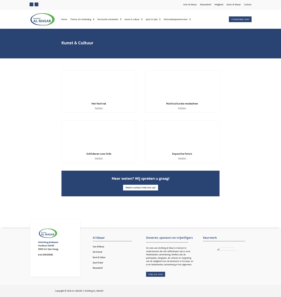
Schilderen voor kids (98, 154)
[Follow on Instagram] (36, 4)
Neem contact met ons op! (141, 187)
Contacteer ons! (240, 19)
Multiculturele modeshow (182, 104)
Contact (247, 5)
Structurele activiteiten (107, 19)
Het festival (98, 104)
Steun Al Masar (233, 5)
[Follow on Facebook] (31, 4)
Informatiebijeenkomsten (176, 19)
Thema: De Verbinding (80, 19)
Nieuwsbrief (205, 5)
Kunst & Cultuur (132, 19)
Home (64, 19)
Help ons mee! (155, 274)
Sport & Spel (151, 19)
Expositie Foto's (182, 154)
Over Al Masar (190, 5)
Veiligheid (218, 5)
